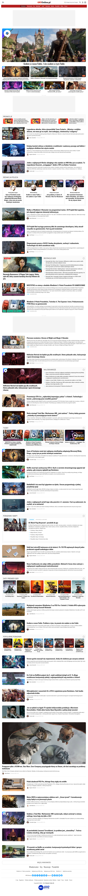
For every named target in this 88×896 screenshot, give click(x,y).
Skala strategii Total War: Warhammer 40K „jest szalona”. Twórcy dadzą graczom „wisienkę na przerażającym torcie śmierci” (55, 86)
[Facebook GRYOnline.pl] (33, 875)
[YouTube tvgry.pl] (52, 875)
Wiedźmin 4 (58, 871)
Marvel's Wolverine (50, 588)
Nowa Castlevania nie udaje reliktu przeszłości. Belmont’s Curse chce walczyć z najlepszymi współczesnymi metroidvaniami (44, 568)
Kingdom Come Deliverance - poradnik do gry (28, 645)
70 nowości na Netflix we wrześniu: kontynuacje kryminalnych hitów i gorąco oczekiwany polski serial (44, 851)
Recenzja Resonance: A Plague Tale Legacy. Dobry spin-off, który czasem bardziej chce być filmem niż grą (22, 268)
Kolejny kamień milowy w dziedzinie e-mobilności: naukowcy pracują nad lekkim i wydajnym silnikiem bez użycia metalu (44, 150)
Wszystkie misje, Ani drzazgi (37, 536)
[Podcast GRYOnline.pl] (42, 875)
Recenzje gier (64, 258)
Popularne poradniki (44, 637)
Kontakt (66, 880)
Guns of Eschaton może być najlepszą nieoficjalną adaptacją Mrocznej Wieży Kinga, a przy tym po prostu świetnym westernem (15, 73)
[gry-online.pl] (44, 2)
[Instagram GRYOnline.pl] (35, 875)
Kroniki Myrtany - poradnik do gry (69, 645)
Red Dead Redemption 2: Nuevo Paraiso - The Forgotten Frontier (64, 590)
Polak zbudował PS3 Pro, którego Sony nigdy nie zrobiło (44, 784)
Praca (62, 880)
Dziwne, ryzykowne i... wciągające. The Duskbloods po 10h (75, 437)
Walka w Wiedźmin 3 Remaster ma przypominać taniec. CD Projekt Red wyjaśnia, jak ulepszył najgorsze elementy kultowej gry (44, 73)
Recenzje (48, 6)
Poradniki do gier (44, 516)
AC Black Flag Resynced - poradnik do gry (44, 529)
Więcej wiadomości (44, 862)
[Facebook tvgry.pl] (61, 875)
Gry (34, 6)
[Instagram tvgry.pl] (57, 875)
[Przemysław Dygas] (4, 75)
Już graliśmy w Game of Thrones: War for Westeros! (54, 191)
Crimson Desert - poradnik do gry (59, 645)
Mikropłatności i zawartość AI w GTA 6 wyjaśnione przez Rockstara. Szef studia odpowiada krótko (44, 695)
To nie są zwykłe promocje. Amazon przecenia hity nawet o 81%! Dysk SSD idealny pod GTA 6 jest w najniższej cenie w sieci (16, 121)
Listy (43, 6)
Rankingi (38, 6)
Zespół (58, 880)
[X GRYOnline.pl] (37, 875)
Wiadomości (34, 867)
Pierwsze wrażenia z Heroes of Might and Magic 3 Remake (44, 342)
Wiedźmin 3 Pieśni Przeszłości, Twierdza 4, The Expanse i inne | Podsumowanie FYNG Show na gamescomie (44, 306)
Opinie (52, 6)
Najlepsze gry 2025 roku (49, 871)
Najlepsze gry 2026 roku (37, 871)
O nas (17, 880)
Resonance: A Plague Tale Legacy (23, 589)
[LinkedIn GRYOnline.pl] (44, 875)
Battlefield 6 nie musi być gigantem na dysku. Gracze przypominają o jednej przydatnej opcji (44, 488)
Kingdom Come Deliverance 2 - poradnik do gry (79, 645)
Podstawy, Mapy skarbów (36, 530)
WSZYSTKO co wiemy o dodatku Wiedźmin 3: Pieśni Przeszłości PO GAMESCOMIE (44, 289)
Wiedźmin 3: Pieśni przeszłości (23, 871)
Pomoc (70, 880)
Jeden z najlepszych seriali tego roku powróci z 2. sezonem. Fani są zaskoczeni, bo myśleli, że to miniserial (44, 505)
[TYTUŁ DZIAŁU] (44, 578)
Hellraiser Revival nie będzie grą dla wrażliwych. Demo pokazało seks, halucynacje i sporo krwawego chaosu (44, 359)
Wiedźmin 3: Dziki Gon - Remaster (78, 589)
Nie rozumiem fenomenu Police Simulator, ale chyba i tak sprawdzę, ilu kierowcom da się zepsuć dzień (75, 191)
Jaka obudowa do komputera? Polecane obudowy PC (59, 386)
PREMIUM (23, 6)
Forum (65, 6)
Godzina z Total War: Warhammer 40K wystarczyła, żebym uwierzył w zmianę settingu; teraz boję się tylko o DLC (44, 818)
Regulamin (21, 880)
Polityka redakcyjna (29, 880)
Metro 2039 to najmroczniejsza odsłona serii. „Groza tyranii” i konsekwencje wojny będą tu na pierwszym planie (44, 801)
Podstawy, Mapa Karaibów (36, 534)
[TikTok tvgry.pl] (55, 875)
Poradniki (57, 6)
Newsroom (29, 6)
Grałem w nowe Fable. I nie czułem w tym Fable (33, 191)
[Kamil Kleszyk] (60, 75)
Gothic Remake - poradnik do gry (7, 645)
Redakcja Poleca (44, 177)
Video (62, 6)
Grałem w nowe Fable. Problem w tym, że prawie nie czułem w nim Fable (44, 46)
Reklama (54, 880)
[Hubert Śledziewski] (32, 75)
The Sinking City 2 (9, 588)
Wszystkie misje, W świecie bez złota (39, 539)
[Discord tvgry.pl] (59, 875)
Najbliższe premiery (67, 871)
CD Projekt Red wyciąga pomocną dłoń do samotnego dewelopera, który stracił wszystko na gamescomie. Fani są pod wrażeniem (12, 86)
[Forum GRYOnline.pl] (46, 875)
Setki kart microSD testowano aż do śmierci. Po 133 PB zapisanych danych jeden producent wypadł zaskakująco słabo (44, 551)
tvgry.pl (44, 428)
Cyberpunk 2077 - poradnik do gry (18, 645)
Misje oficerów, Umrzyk (36, 532)
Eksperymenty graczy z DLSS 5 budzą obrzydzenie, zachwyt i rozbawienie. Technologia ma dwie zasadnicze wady (72, 73)
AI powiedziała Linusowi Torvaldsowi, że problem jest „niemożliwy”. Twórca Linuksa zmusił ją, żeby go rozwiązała (44, 834)
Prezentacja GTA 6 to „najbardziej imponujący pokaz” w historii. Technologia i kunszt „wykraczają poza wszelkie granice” (76, 86)
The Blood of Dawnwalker (37, 588)
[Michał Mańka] (4, 60)
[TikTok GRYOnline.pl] (40, 875)
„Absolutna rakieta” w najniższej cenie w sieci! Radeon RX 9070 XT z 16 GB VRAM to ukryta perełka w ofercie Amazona (71, 121)
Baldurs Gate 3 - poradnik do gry (48, 645)
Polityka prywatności (38, 880)
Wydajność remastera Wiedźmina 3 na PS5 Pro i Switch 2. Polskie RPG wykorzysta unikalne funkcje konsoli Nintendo (44, 609)
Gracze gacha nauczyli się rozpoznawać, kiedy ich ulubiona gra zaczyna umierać (44, 662)
